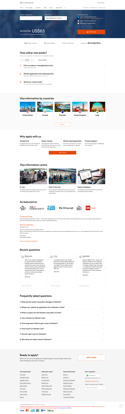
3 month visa (45, 391)
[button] (105, 267)
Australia (62, 115)
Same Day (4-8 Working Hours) (87, 23)
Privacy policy (66, 394)
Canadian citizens (24, 380)
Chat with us (92, 375)
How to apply (28, 7)
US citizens (23, 374)
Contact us (66, 377)
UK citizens (23, 388)
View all (22, 397)
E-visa (50, 7)
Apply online (59, 7)
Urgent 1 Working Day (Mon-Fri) (88, 21)
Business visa (45, 377)
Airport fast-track (67, 391)
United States (27, 115)
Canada (45, 115)
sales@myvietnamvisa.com (92, 381)
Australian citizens (24, 377)
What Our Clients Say (26, 225)
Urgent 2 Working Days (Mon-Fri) (88, 17)
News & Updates (84, 187)
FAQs (45, 7)
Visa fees (38, 7)
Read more (27, 276)
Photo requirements (47, 388)
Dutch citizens (23, 394)
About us (65, 374)
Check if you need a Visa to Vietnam (94, 384)
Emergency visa (101, 7)
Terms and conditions (68, 397)
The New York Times (26, 216)
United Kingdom (80, 115)
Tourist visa (44, 374)
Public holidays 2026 (47, 386)
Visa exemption (45, 380)
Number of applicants (26, 14)
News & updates (67, 386)
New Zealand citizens (25, 383)
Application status (68, 383)
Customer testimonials (69, 380)
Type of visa (48, 14)
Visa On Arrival (54, 187)
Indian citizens (23, 386)
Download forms (93, 7)
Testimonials (86, 7)
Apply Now (92, 32)
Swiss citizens (23, 391)
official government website (64, 408)
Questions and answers (69, 388)
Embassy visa (45, 383)
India (97, 115)
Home (21, 7)
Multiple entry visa (46, 394)
